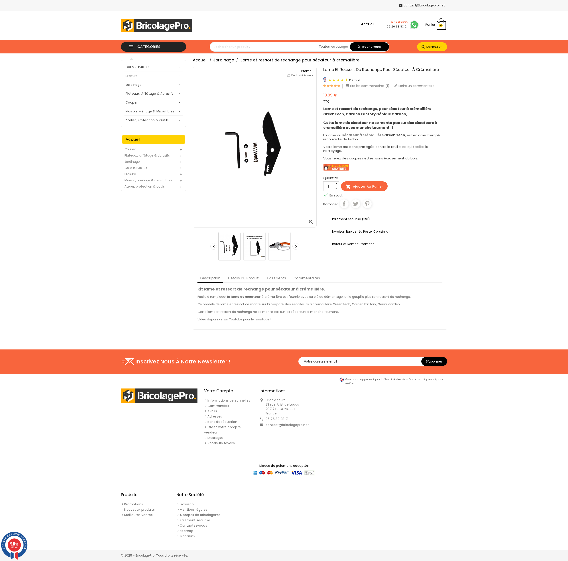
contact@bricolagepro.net (287, 425)
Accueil (368, 24)
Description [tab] (210, 278)
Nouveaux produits (139, 509)
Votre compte (218, 391)
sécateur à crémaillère (363, 135)
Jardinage (153, 84)
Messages (215, 437)
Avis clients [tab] (276, 278)
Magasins (187, 536)
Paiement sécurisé (195, 520)
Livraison (187, 504)
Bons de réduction (222, 422)
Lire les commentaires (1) (367, 86)
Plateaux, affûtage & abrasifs (153, 93)
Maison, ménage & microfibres (153, 111)
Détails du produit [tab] (243, 278)
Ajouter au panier (364, 186)
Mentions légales (193, 509)
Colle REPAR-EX (153, 67)
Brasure (153, 76)
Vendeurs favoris (221, 443)
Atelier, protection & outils (153, 120)
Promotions (133, 504)
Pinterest (367, 203)
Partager (344, 203)
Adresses (214, 416)
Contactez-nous (193, 525)
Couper (153, 102)
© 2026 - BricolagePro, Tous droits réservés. (154, 555)
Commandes (218, 406)
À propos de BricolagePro (200, 515)
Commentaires (307, 278)
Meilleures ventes (138, 515)
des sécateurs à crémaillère (308, 304)
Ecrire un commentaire (414, 86)
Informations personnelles (228, 400)
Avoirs (212, 411)
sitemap (186, 531)
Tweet (355, 203)
